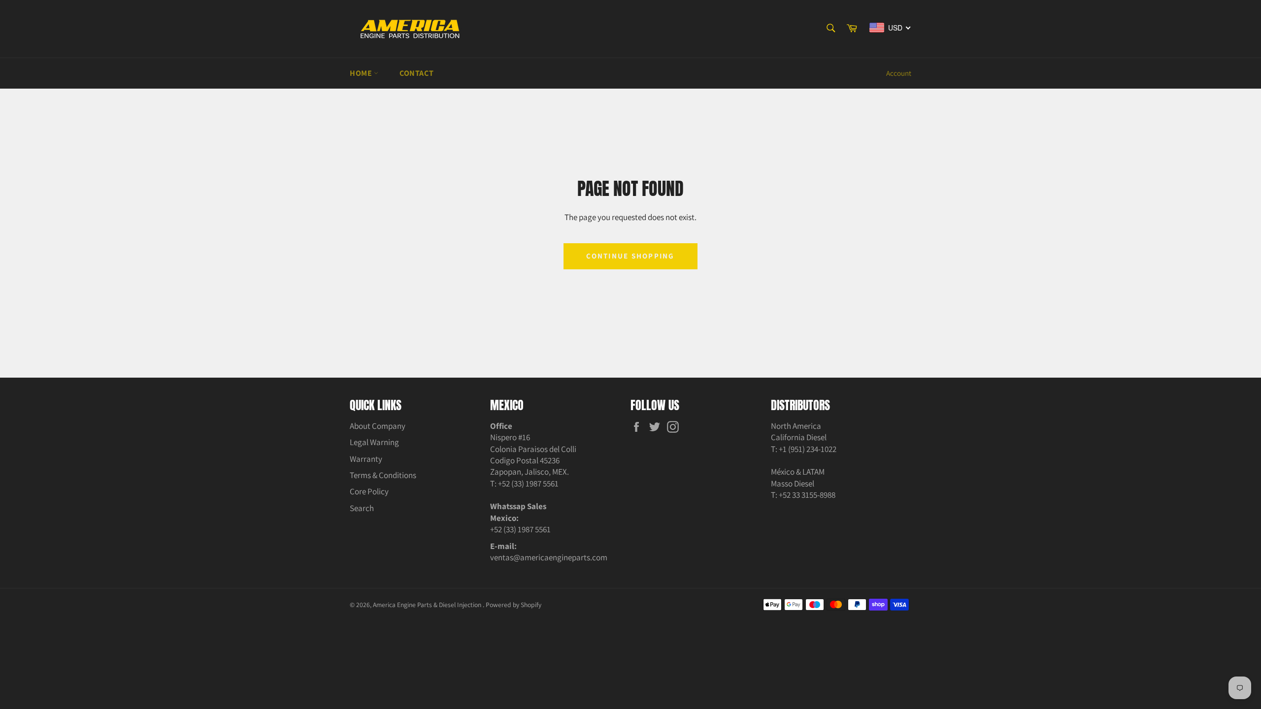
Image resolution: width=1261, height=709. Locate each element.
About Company (377, 425)
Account (898, 73)
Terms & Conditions (383, 475)
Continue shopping (630, 255)
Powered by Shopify (513, 604)
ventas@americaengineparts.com (548, 557)
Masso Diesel (792, 483)
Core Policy (369, 491)
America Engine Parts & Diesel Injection (428, 604)
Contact (416, 73)
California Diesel (799, 437)
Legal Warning (374, 442)
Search (362, 508)
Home (362, 73)
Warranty (366, 458)
